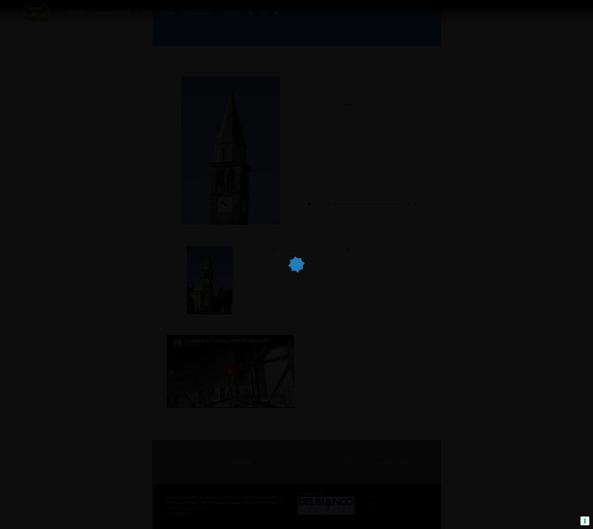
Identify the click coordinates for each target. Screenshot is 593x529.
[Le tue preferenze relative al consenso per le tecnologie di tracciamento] (584, 520)
